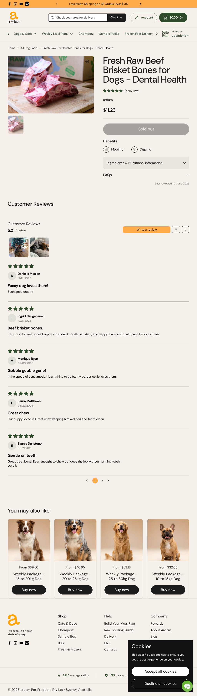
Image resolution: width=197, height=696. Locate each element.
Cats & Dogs (67, 623)
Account (147, 17)
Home (11, 48)
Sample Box (67, 636)
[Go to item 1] (18, 247)
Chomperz (66, 630)
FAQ (107, 643)
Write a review (147, 229)
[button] (173, 17)
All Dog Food (29, 48)
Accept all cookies (160, 671)
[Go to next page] (109, 480)
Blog (154, 636)
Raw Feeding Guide (119, 630)
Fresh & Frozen (69, 649)
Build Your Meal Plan (119, 623)
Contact (110, 649)
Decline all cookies (160, 683)
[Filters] (176, 229)
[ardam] (14, 17)
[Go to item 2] (39, 247)
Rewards (157, 623)
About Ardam (161, 630)
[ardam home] (29, 620)
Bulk (61, 643)
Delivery (110, 636)
